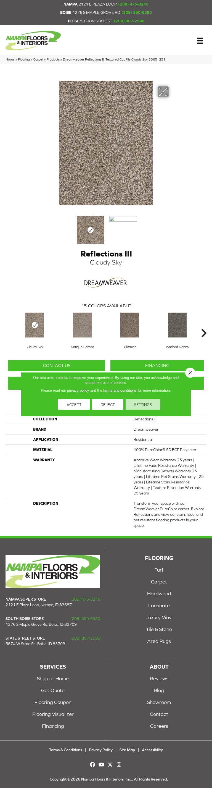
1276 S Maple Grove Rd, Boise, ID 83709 (41, 624)
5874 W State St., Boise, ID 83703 (35, 644)
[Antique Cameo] (82, 325)
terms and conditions (120, 390)
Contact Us (56, 365)
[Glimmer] (129, 325)
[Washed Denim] (177, 325)
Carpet (38, 59)
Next (172, 227)
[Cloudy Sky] (35, 325)
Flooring (24, 59)
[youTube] (101, 765)
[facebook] (92, 765)
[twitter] (110, 765)
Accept (74, 404)
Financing (157, 365)
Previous (40, 227)
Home (10, 59)
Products (53, 59)
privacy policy (78, 390)
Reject (108, 404)
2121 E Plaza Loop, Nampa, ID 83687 (39, 605)
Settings (143, 404)
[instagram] (119, 765)
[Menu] (200, 40)
